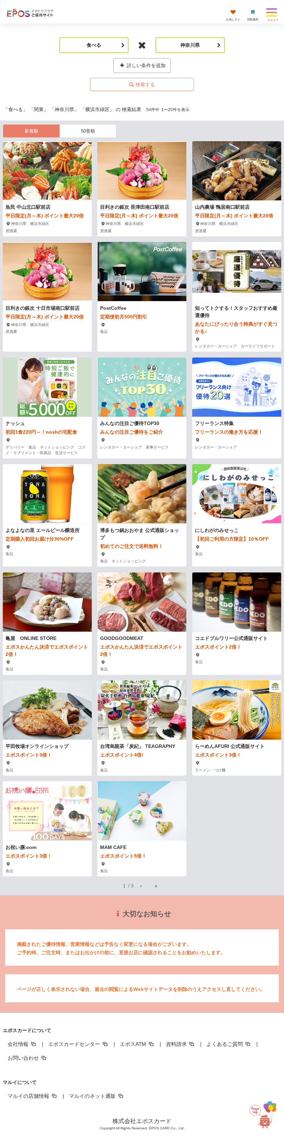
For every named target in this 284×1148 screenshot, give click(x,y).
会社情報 (19, 1044)
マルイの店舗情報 (29, 1096)
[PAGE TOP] (265, 1113)
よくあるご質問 (225, 1044)
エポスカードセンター (74, 1044)
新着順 (31, 131)
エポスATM (134, 1044)
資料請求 (177, 1044)
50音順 (88, 131)
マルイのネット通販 (93, 1096)
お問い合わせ (24, 1058)
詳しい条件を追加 (145, 65)
